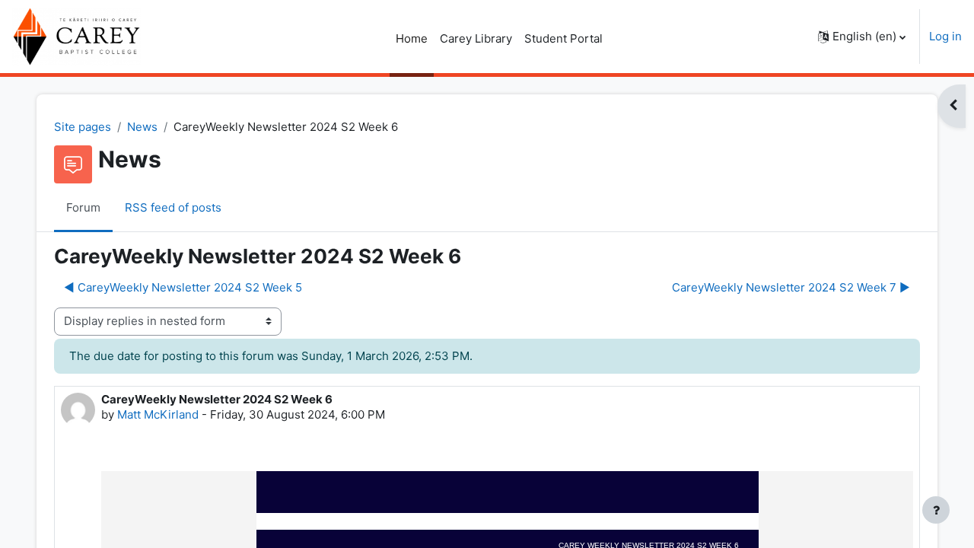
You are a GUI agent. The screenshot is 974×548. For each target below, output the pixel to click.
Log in (945, 36)
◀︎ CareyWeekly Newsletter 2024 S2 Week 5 (183, 287)
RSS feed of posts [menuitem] (173, 207)
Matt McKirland (158, 414)
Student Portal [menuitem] (563, 38)
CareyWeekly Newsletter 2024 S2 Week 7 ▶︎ (791, 287)
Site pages (82, 126)
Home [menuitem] (412, 38)
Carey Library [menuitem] (476, 38)
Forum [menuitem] (83, 207)
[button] (861, 36)
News (142, 126)
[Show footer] (936, 510)
